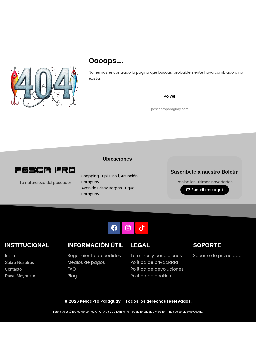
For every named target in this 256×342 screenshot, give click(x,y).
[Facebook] (114, 228)
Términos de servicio (175, 312)
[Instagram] (128, 228)
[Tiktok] (142, 228)
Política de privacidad (140, 312)
